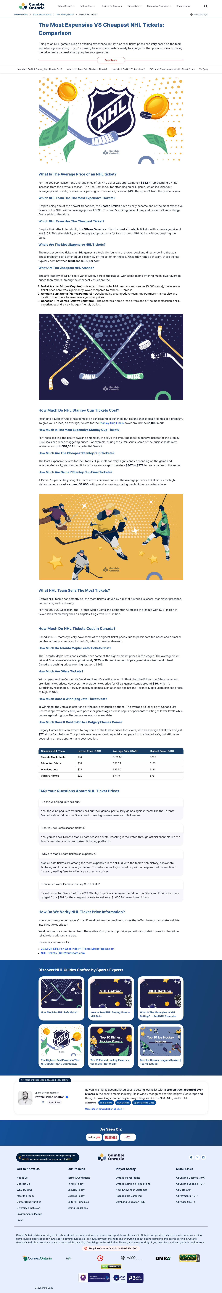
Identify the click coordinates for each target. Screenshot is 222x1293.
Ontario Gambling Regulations (133, 1183)
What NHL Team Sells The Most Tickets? (87, 69)
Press (20, 1220)
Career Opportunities (29, 1201)
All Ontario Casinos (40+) (190, 1177)
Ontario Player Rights (128, 1177)
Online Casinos (65, 6)
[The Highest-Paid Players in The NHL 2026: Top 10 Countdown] (61, 1041)
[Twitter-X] (197, 1157)
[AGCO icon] (132, 1258)
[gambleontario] (111, 1157)
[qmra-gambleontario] (163, 1258)
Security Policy (76, 1189)
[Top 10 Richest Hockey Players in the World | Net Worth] (111, 1041)
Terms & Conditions (79, 1177)
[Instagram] (191, 1157)
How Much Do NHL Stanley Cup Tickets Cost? (39, 69)
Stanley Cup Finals (112, 423)
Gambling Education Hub (130, 1201)
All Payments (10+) (187, 1195)
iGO (69, 1158)
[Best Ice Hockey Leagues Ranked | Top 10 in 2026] (160, 1041)
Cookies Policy (76, 1195)
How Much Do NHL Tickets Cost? (128, 69)
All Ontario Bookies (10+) (190, 1183)
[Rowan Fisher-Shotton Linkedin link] (43, 1102)
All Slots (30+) (184, 1189)
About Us (22, 1177)
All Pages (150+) (185, 1201)
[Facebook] (203, 1157)
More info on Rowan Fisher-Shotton (103, 1109)
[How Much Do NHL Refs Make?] (61, 993)
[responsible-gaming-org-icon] (69, 1258)
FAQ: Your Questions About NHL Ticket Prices (172, 69)
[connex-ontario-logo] (37, 1258)
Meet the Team (25, 1195)
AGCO (25, 1158)
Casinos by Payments (157, 6)
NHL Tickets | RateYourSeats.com (63, 953)
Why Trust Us (24, 1189)
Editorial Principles (78, 1201)
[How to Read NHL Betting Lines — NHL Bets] (111, 993)
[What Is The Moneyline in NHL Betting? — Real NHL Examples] (160, 993)
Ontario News (183, 6)
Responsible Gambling (129, 1195)
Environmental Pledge (29, 1213)
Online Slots (133, 6)
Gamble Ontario (20, 14)
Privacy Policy (76, 1183)
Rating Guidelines (78, 1207)
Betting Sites (86, 6)
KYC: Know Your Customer (131, 1189)
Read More (111, 60)
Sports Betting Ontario (42, 14)
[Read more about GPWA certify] (189, 1258)
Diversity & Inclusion (28, 1207)
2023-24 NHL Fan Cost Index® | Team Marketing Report (77, 948)
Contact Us (23, 1183)
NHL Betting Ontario (65, 14)
